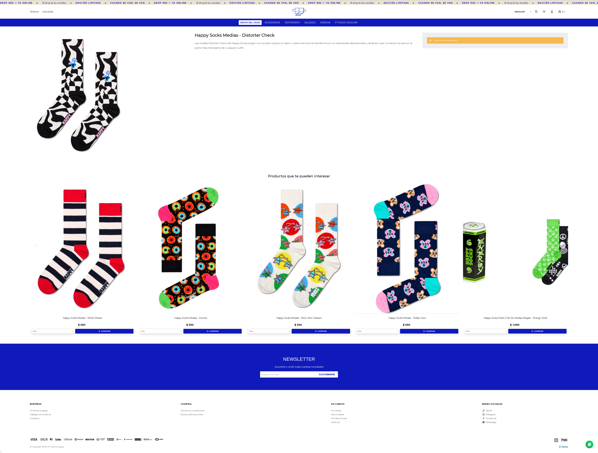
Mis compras (337, 414)
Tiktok (489, 410)
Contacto (35, 418)
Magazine (47, 11)
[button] (536, 11)
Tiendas (34, 11)
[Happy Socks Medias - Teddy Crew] (407, 248)
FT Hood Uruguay (346, 22)
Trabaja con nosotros (40, 414)
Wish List (335, 422)
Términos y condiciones (192, 410)
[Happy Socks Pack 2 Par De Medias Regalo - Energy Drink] (515, 248)
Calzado (310, 22)
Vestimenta (292, 22)
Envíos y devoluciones (192, 414)
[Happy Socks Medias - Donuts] (190, 248)
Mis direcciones (339, 418)
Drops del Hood (250, 22)
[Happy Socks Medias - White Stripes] (82, 248)
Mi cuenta (336, 410)
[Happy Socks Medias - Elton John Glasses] (298, 248)
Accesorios (272, 22)
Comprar (105, 331)
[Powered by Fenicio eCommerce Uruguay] (563, 446)
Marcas (325, 22)
